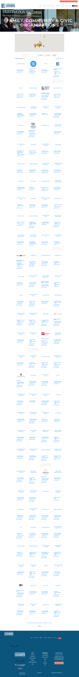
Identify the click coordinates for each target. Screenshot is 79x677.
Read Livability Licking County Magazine (68, 1)
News (38, 637)
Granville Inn (18, 380)
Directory (45, 637)
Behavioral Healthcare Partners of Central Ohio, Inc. (45, 282)
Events (35, 637)
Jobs (52, 637)
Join (57, 638)
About (31, 637)
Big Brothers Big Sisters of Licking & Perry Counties (45, 93)
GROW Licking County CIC (45, 338)
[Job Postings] (54, 248)
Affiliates (41, 637)
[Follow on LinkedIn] (22, 668)
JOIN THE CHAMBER (59, 663)
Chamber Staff (32, 656)
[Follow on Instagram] (20, 668)
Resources (49, 637)
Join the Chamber (45, 655)
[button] (43, 46)
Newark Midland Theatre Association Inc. (20, 261)
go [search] (54, 55)
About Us (32, 654)
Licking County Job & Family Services (32, 131)
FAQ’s (55, 637)
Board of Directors (33, 658)
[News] (54, 81)
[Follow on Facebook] (18, 668)
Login (60, 638)
